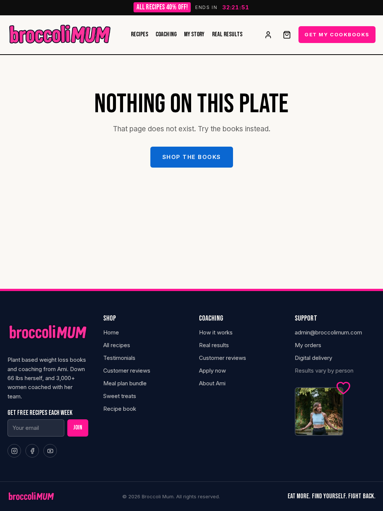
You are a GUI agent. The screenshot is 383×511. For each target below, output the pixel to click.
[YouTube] (50, 451)
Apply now (212, 370)
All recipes (116, 345)
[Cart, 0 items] (287, 35)
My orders (308, 345)
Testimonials (119, 357)
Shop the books (191, 156)
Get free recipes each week (40, 413)
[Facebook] (32, 451)
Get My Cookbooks (337, 34)
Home (111, 332)
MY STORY (194, 35)
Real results (214, 345)
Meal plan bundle (125, 383)
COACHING (166, 35)
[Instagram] (14, 451)
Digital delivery (313, 357)
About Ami (212, 383)
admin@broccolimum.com (328, 332)
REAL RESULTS (227, 35)
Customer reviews (126, 370)
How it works (216, 332)
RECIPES (139, 35)
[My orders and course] (268, 35)
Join (77, 427)
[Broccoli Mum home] (59, 35)
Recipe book (119, 408)
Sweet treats (119, 396)
